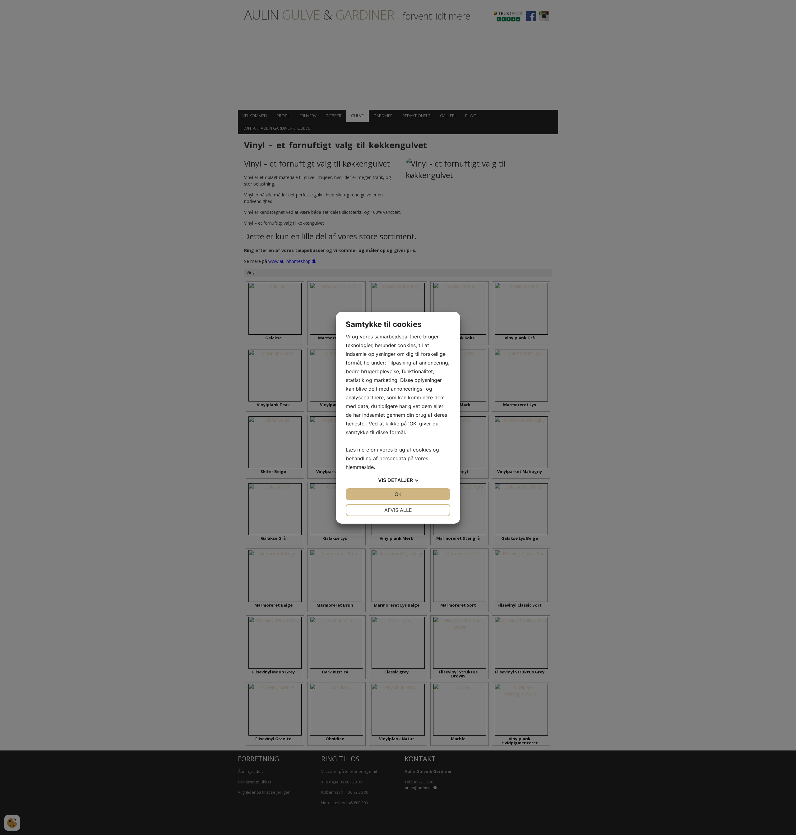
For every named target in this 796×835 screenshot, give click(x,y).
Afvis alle (398, 510)
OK (398, 494)
